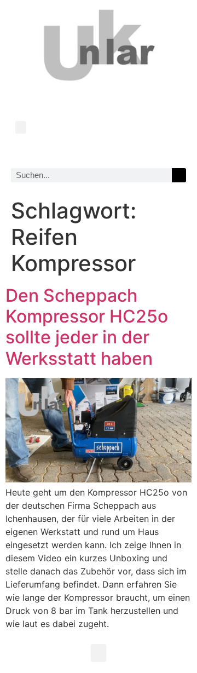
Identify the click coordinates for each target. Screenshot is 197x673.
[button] (20, 127)
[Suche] (179, 175)
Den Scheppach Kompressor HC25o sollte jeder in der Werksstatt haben (86, 327)
